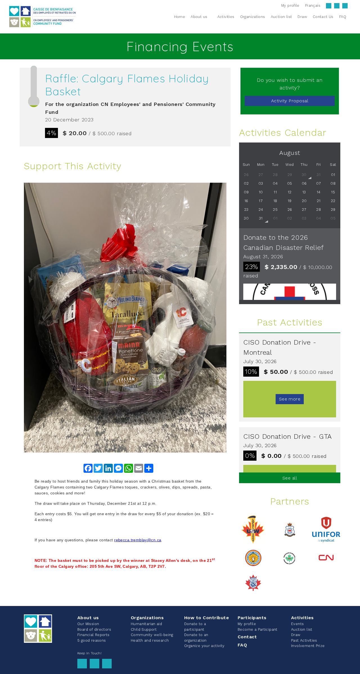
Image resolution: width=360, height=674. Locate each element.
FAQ (242, 645)
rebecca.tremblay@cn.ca (137, 540)
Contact (247, 636)
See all (289, 478)
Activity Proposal (289, 100)
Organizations (147, 617)
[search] (352, 16)
